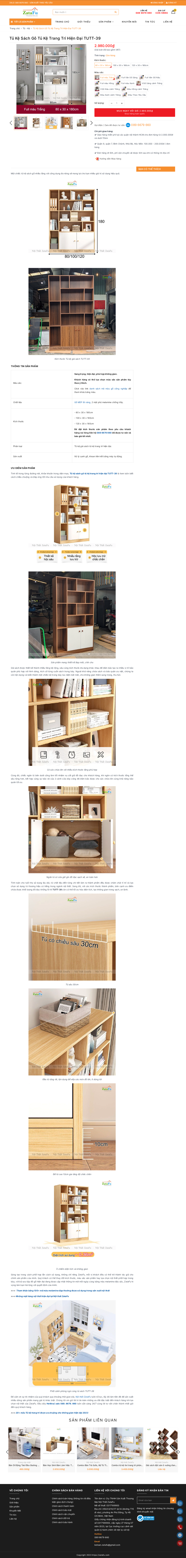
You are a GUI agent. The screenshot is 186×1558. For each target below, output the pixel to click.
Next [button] (91, 123)
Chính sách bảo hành (62, 1522)
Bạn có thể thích (149, 169)
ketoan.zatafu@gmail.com (107, 1545)
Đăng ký (172, 3)
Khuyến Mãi (129, 21)
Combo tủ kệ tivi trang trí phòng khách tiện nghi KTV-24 (139, 1465)
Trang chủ (62, 21)
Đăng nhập (157, 3)
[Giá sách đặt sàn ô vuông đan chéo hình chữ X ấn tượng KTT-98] (161, 1443)
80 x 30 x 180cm (103, 65)
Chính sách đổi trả (61, 1518)
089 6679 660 (140, 125)
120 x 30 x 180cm (140, 65)
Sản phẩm (105, 21)
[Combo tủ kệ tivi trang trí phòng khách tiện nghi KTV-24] (127, 1443)
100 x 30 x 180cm (121, 65)
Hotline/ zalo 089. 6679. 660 (61, 1403)
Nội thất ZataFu (83, 1397)
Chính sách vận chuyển (63, 1514)
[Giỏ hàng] (173, 13)
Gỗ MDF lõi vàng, (82, 402)
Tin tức (150, 21)
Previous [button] (11, 123)
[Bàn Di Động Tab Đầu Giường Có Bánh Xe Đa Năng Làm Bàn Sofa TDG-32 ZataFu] (24, 1443)
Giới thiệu (83, 21)
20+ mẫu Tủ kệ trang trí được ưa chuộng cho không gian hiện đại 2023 (52, 1412)
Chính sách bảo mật (62, 1510)
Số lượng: (99, 103)
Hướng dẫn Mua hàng (110, 158)
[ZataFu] (30, 12)
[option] (51, 79)
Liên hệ (167, 21)
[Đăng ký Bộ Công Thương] (145, 1518)
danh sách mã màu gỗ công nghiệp (108, 388)
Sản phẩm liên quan (93, 1420)
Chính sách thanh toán (63, 1506)
